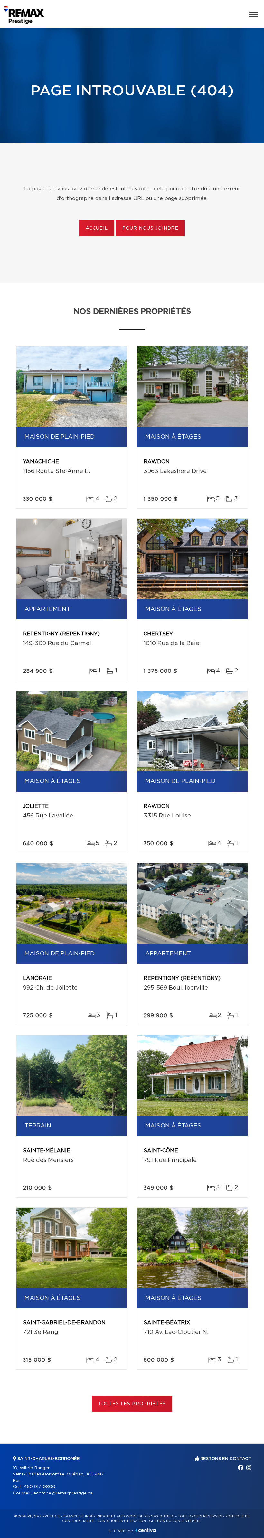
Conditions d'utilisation (121, 1521)
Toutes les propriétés (132, 1404)
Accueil (97, 228)
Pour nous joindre (150, 228)
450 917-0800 (39, 1487)
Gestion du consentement (175, 1521)
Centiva (145, 1530)
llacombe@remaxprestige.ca (62, 1493)
